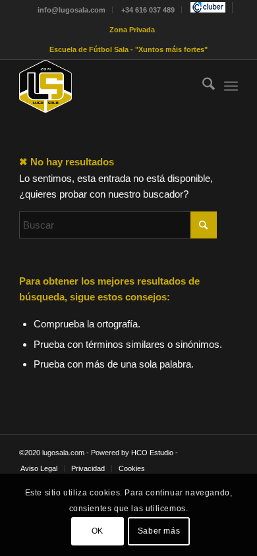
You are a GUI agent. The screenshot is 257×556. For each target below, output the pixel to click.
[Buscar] (202, 86)
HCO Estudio (152, 453)
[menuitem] (72, 10)
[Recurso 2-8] (106, 86)
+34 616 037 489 (148, 10)
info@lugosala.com (71, 10)
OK (97, 531)
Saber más (159, 531)
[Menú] (231, 86)
